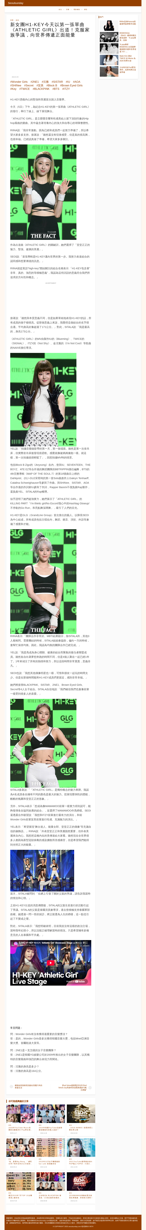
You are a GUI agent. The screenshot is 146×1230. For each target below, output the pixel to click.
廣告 (85, 9)
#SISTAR (57, 81)
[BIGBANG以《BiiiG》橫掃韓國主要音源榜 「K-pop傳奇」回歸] (109, 37)
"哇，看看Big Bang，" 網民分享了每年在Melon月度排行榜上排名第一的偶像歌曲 (20, 1163)
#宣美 (39, 85)
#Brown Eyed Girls (71, 85)
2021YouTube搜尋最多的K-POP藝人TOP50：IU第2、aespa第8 (81, 1163)
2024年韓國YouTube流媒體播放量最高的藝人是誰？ (50, 1129)
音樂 (67, 9)
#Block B (51, 85)
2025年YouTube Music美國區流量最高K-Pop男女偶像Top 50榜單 (20, 1129)
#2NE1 (35, 81)
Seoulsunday (15, 3)
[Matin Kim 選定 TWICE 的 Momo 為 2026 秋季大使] (109, 60)
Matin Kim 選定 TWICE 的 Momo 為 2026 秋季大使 (128, 58)
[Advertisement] (50, 55)
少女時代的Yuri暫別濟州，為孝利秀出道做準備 (128, 69)
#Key (13, 88)
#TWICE (24, 88)
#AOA (76, 81)
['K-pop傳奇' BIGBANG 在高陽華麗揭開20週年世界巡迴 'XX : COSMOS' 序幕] (109, 48)
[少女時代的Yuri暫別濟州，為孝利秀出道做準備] (109, 71)
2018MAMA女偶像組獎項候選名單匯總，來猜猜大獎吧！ (81, 1197)
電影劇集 (77, 9)
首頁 (11, 20)
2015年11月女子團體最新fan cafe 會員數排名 (49, 1163)
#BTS (55, 88)
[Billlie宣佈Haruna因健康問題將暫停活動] (109, 25)
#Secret (29, 85)
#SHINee (15, 85)
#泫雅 (45, 81)
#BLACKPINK (41, 88)
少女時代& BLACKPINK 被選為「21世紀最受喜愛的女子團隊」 (50, 1197)
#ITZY (66, 88)
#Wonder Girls (19, 81)
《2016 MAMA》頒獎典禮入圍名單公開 (81, 1129)
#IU (68, 81)
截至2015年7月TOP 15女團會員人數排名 (20, 1197)
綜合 (60, 9)
